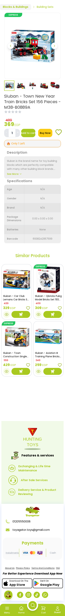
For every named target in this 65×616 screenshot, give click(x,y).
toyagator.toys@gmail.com (31, 530)
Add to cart (28, 133)
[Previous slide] (10, 46)
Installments (12, 552)
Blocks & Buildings (15, 7)
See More (13, 174)
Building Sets (45, 7)
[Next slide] (54, 46)
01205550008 (21, 521)
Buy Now (45, 133)
